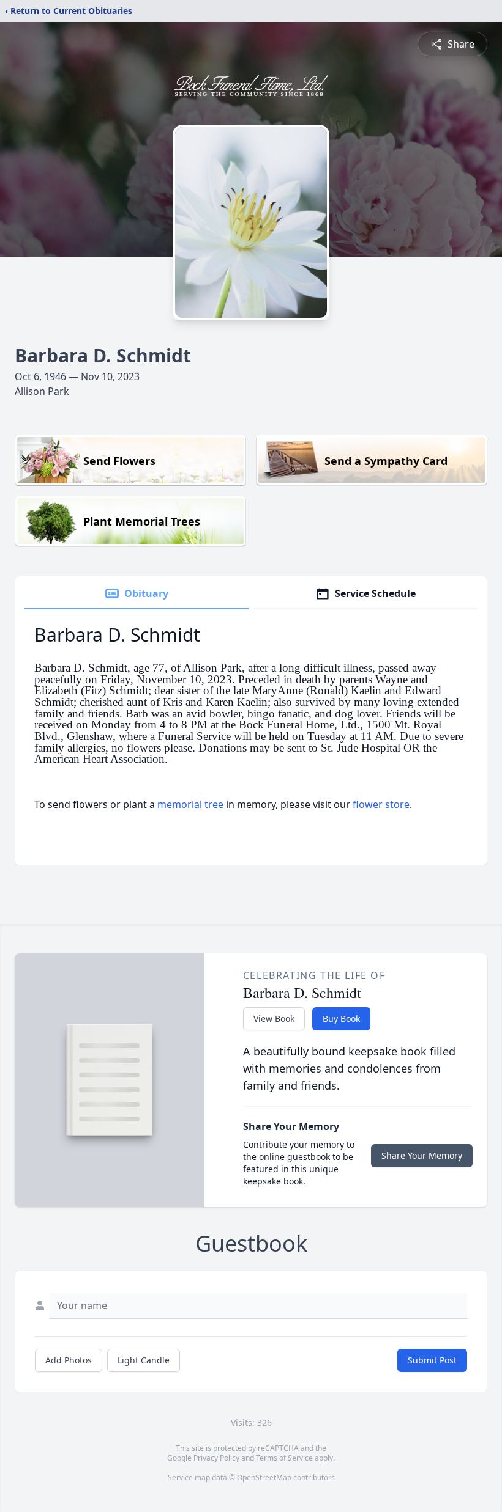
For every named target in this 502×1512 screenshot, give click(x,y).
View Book (273, 1018)
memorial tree (190, 804)
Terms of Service (284, 1458)
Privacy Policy (216, 1458)
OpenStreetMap (264, 1477)
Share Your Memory (421, 1155)
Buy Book (341, 1018)
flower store (381, 804)
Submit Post (432, 1360)
